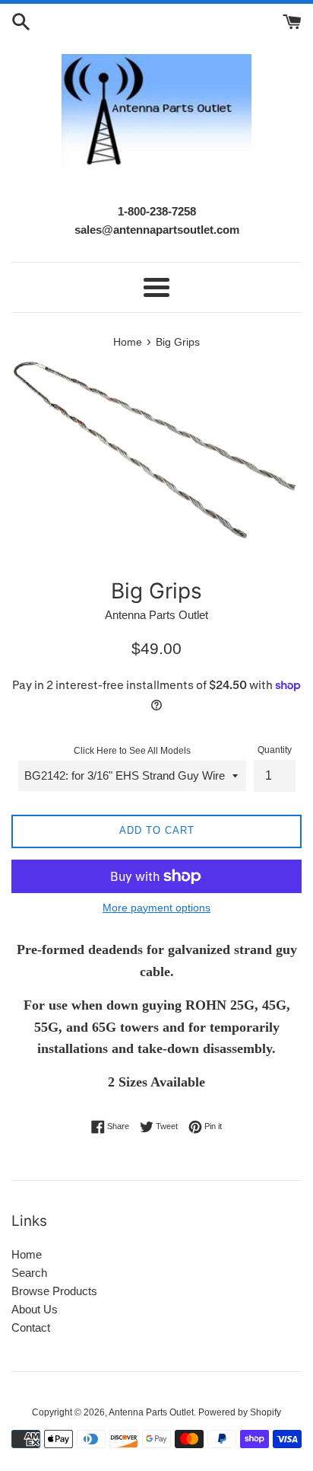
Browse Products (54, 1290)
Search (29, 1272)
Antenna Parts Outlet (151, 1412)
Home (26, 1254)
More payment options (156, 907)
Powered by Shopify (239, 1412)
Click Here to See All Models (132, 750)
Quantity (275, 750)
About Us (34, 1309)
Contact (30, 1327)
